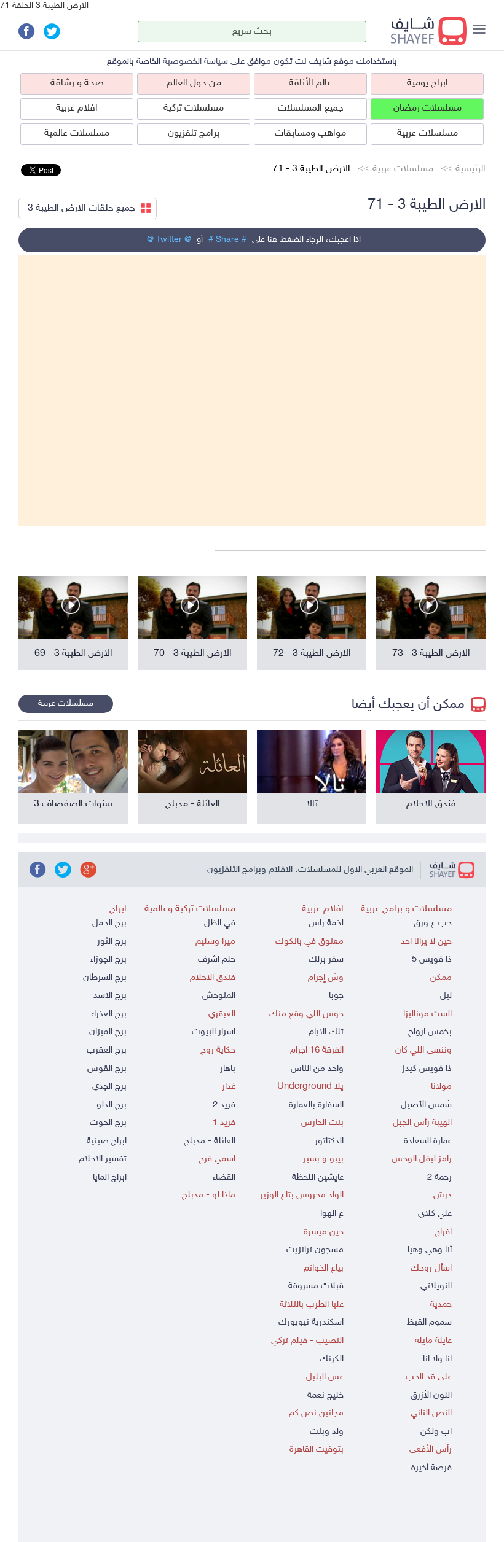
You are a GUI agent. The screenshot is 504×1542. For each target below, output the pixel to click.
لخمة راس (326, 923)
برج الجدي (109, 1086)
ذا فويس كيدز (427, 1069)
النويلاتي (436, 1286)
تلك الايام (326, 1032)
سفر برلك (326, 959)
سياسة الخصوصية (195, 61)
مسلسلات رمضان (427, 108)
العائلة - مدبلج (209, 1141)
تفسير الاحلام (103, 1159)
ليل (446, 996)
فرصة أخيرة (431, 1468)
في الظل (219, 923)
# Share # (227, 240)
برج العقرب (107, 1050)
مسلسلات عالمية (76, 133)
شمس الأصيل (426, 1105)
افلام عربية (77, 108)
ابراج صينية (107, 1141)
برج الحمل (109, 923)
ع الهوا (332, 1214)
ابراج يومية (427, 83)
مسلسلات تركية (193, 108)
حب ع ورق (433, 923)
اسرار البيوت (213, 1032)
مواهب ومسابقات (310, 133)
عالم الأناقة (310, 83)
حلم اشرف (216, 959)
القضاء (224, 1177)
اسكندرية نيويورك (311, 1322)
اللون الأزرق (431, 1395)
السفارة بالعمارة (316, 1105)
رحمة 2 (439, 1177)
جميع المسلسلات (311, 108)
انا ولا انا (437, 1359)
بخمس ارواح (430, 1032)
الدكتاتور (329, 1141)
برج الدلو (111, 1105)
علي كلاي (435, 1214)
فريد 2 (224, 1105)
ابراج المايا (110, 1177)
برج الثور (112, 941)
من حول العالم (194, 83)
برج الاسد (110, 996)
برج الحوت (108, 1123)
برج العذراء (109, 1014)
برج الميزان (108, 1032)
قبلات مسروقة (316, 1286)
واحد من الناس (317, 1069)
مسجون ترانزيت (315, 1250)
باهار (227, 1069)
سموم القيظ (429, 1322)
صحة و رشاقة (77, 83)
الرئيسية (470, 169)
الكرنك (332, 1359)
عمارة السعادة (428, 1141)
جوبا (336, 996)
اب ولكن (436, 1432)
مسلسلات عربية (427, 133)
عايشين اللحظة (318, 1177)
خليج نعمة (325, 1395)
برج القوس (107, 1069)
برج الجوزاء (108, 959)
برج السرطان (105, 978)
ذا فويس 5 (432, 959)
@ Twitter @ (169, 240)
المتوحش (218, 996)
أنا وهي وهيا (430, 1250)
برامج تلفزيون (193, 133)
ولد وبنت (327, 1432)
